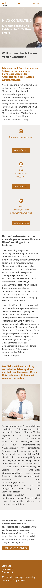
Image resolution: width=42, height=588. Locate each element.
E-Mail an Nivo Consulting (15, 547)
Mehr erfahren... (21, 150)
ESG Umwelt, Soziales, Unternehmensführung (21, 209)
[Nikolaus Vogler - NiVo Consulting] (4, 3)
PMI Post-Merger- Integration (21, 173)
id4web (21, 580)
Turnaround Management (21, 137)
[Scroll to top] (37, 583)
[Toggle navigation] (19, 3)
